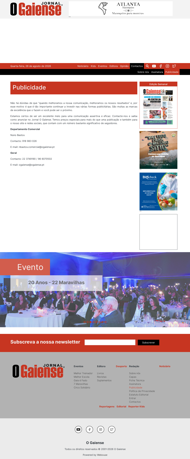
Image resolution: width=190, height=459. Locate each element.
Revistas (101, 376)
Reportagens (106, 406)
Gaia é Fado (80, 380)
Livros (100, 373)
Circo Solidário (82, 387)
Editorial (121, 406)
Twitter (175, 66)
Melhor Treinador (83, 373)
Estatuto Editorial (138, 394)
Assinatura (157, 71)
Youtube (155, 66)
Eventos (102, 66)
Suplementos (104, 380)
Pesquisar (148, 66)
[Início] (37, 9)
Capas (132, 376)
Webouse (102, 454)
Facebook (162, 66)
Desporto (121, 366)
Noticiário (82, 66)
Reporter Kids (136, 406)
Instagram (168, 66)
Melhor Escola (81, 376)
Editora (114, 66)
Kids (93, 66)
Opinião (124, 66)
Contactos (137, 66)
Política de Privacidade (142, 391)
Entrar (132, 398)
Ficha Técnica (136, 380)
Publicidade (171, 71)
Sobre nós (143, 71)
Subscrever (148, 342)
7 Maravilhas (81, 383)
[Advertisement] (95, 41)
